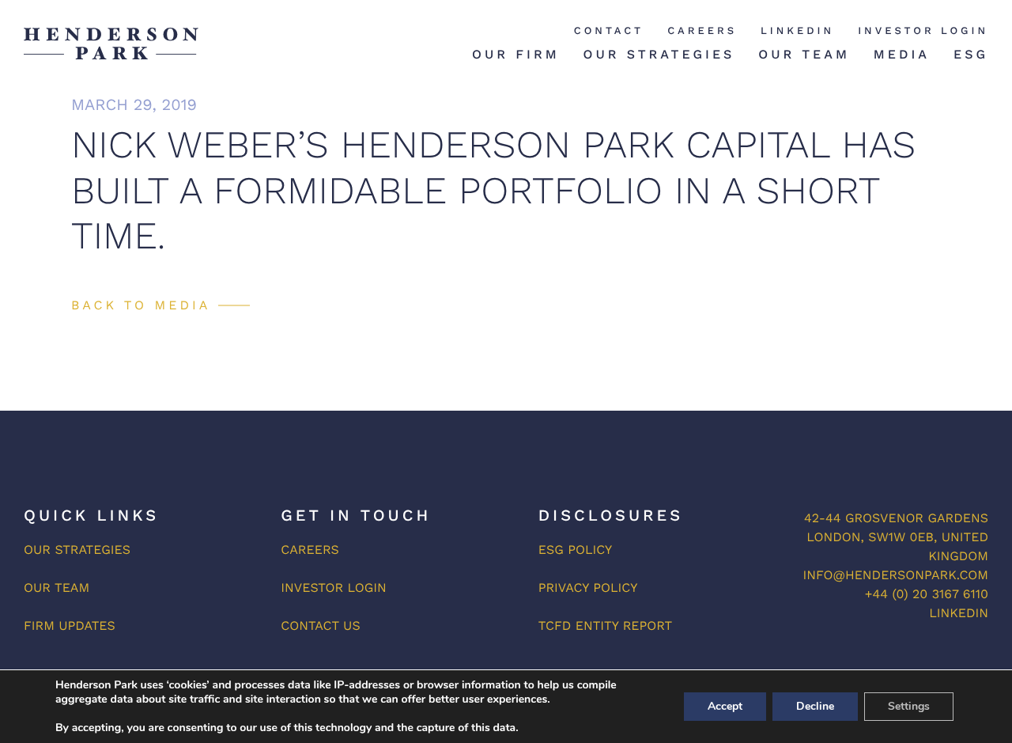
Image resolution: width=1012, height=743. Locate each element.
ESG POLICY (575, 549)
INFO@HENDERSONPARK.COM (895, 574)
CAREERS (310, 549)
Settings (909, 706)
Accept (725, 706)
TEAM (72, 587)
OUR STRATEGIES (77, 549)
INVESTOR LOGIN (333, 587)
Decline (815, 706)
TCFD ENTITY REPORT (605, 625)
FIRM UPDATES (69, 625)
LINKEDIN (958, 612)
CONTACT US (320, 625)
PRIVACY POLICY (588, 587)
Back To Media (140, 305)
